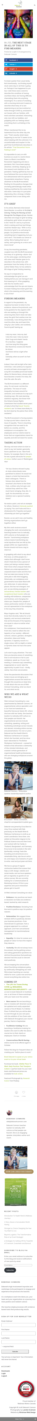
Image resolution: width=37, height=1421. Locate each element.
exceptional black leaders (14, 594)
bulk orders (18, 1074)
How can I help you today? (19, 1172)
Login (3, 1373)
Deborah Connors (10, 54)
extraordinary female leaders (15, 591)
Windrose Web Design (27, 1412)
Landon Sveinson (29, 1410)
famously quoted (26, 506)
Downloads (5, 1371)
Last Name (5, 1338)
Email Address (7, 1321)
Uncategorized (23, 52)
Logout (4, 1376)
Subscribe (10, 1270)
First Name (5, 1329)
